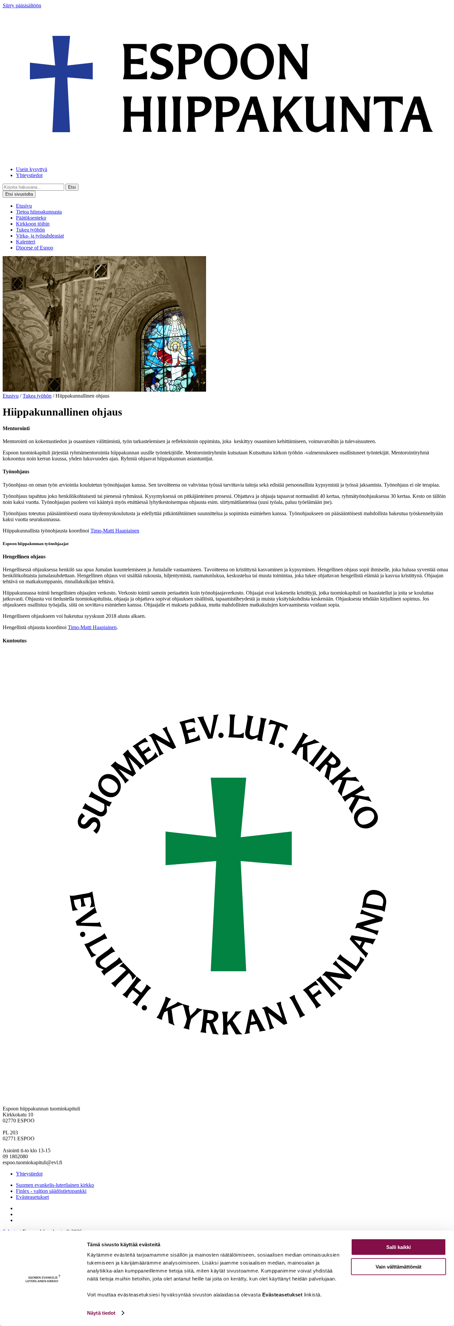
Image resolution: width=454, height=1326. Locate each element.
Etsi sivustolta (19, 194)
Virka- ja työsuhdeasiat (40, 235)
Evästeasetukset (32, 1197)
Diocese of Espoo (34, 247)
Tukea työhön (30, 230)
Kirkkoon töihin (33, 224)
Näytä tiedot (101, 1313)
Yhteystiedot (29, 175)
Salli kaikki (398, 1247)
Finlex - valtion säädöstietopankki (51, 1191)
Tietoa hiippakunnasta (39, 212)
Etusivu (24, 206)
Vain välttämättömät (398, 1266)
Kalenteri (25, 241)
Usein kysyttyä (31, 169)
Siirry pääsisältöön (22, 5)
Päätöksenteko (31, 218)
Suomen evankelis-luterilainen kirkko (55, 1185)
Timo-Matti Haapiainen (114, 530)
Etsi (72, 187)
